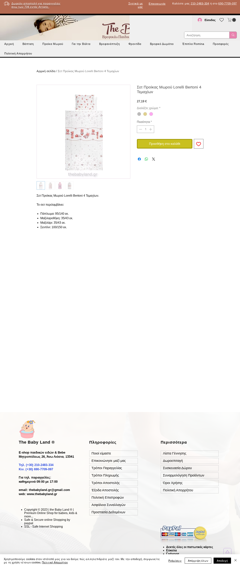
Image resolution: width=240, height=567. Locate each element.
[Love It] (227, 551)
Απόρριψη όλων (198, 560)
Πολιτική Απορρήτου (55, 562)
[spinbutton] (145, 129)
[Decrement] (140, 129)
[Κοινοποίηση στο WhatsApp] (146, 159)
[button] (232, 20)
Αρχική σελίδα (46, 71)
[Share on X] (153, 159)
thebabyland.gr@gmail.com (49, 490)
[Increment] (151, 129)
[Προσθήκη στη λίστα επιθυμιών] (199, 144)
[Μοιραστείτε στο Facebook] (139, 159)
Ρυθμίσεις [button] (175, 560)
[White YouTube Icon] (31, 506)
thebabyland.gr (46, 494)
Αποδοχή (222, 560)
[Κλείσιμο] (235, 560)
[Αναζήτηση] (233, 35)
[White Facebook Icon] (21, 506)
